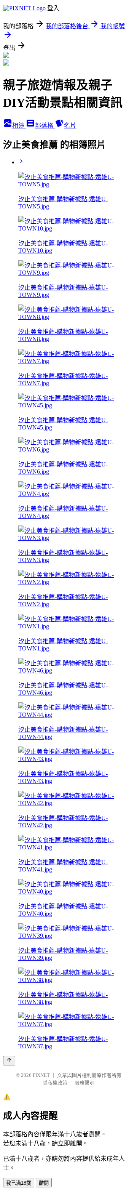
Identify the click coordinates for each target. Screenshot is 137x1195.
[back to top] (9, 1060)
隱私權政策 (55, 1083)
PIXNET (41, 1075)
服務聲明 (84, 1083)
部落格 (45, 125)
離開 (44, 1183)
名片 (70, 125)
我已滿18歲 (18, 1183)
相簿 (19, 125)
